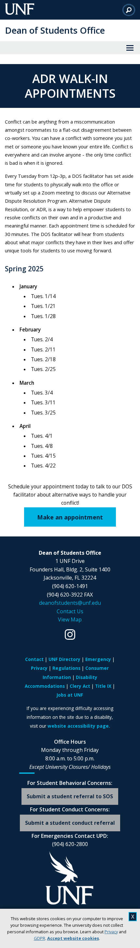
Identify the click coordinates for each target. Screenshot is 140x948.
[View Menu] (130, 48)
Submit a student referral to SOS (70, 796)
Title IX (103, 686)
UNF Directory (64, 659)
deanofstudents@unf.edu (70, 602)
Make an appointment (70, 517)
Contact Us (70, 611)
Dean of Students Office (55, 30)
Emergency (98, 659)
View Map (70, 619)
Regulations (66, 668)
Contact (34, 659)
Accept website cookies (73, 938)
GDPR (39, 938)
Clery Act (80, 686)
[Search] (128, 9)
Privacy (111, 932)
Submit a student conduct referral (70, 822)
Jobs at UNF (70, 695)
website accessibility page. (79, 726)
